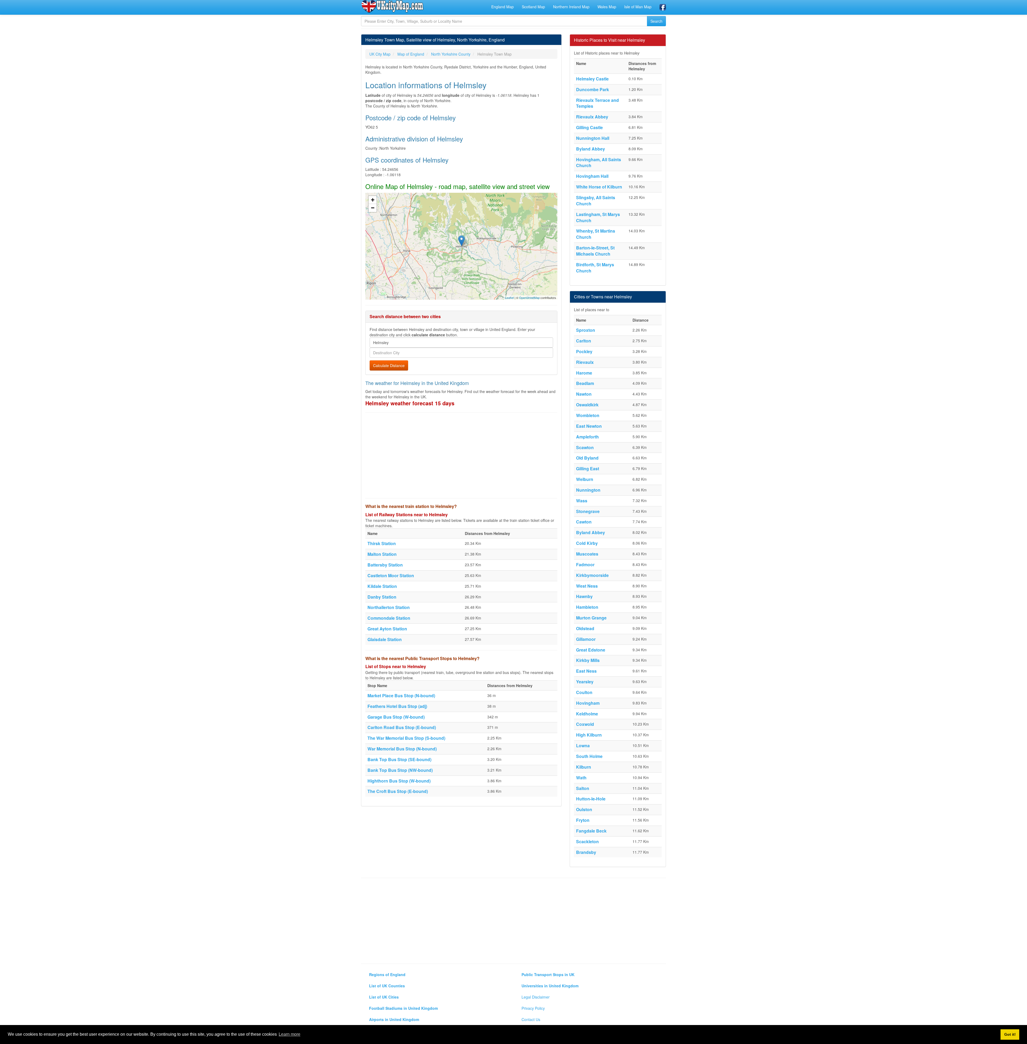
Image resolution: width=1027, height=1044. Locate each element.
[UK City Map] (392, 6)
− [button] (372, 208)
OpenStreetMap (529, 297)
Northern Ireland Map (571, 6)
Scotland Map (533, 6)
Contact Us (531, 1019)
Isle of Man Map (638, 6)
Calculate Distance (389, 365)
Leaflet (509, 297)
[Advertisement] (461, 455)
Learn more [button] (289, 1034)
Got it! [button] (1010, 1034)
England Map (502, 6)
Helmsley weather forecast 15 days (409, 403)
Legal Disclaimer (536, 997)
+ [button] (372, 200)
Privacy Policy (533, 1008)
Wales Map (606, 6)
